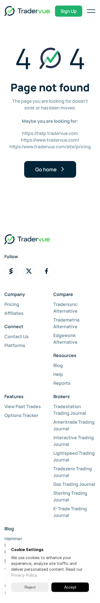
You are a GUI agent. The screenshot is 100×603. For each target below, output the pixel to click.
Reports (62, 383)
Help (58, 374)
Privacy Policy (24, 575)
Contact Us (16, 336)
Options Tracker (21, 415)
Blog (58, 365)
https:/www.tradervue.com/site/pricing (50, 147)
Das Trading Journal (74, 484)
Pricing (11, 304)
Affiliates (14, 313)
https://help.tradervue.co (48, 133)
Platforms (14, 345)
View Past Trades (22, 406)
